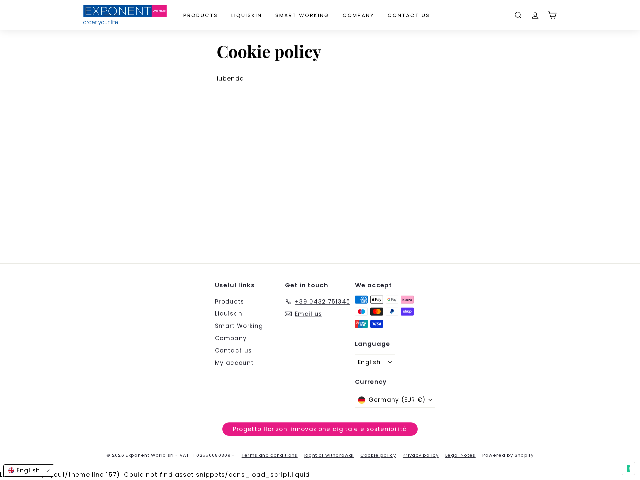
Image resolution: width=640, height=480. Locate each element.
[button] (28, 470)
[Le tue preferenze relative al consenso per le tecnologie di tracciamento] (628, 468)
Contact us (409, 15)
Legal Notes (460, 455)
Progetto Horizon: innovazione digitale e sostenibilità (320, 429)
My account (234, 363)
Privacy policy (421, 455)
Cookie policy (378, 455)
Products (200, 15)
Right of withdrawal (329, 455)
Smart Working (302, 15)
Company (358, 15)
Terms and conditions (270, 455)
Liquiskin (246, 15)
